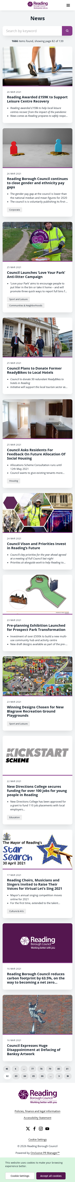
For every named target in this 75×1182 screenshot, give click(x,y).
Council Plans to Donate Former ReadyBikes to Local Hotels (34, 370)
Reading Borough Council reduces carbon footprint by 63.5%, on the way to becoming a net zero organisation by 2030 (36, 980)
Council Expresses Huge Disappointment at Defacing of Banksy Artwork (33, 1049)
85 (33, 1076)
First (7, 1069)
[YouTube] (47, 1129)
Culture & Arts (16, 911)
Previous (15, 1069)
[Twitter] (28, 1129)
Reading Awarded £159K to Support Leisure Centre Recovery (37, 99)
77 (32, 1068)
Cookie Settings (37, 1139)
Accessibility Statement (37, 1117)
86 (42, 1076)
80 (58, 1068)
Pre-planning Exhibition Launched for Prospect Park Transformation (36, 627)
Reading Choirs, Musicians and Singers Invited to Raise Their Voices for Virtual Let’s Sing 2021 (34, 884)
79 (50, 1068)
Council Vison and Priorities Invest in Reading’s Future (36, 545)
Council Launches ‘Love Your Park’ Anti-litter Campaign (36, 274)
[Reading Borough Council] (37, 1097)
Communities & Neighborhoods (25, 305)
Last (68, 1076)
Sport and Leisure (18, 299)
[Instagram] (41, 1129)
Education (14, 817)
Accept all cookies (51, 1175)
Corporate (14, 209)
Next (59, 1076)
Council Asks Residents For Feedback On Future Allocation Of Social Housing (36, 454)
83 (16, 1076)
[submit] (67, 31)
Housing (13, 480)
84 (25, 1076)
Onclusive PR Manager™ (45, 1153)
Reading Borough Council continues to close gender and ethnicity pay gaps (37, 182)
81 (67, 1068)
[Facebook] (34, 1129)
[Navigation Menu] (68, 5)
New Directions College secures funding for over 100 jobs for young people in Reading (37, 790)
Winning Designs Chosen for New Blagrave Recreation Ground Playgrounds (35, 711)
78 (41, 1068)
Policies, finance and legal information (37, 1111)
